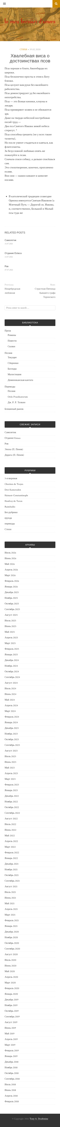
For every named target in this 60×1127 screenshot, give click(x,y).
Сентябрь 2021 (12, 881)
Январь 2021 (11, 926)
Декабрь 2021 (11, 864)
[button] (3, 4)
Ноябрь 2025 (11, 598)
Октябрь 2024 (12, 671)
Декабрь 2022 (12, 796)
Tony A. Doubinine (39, 1118)
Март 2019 (10, 1045)
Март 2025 (10, 643)
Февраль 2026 (12, 581)
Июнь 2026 (10, 558)
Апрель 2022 (11, 841)
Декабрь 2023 (12, 728)
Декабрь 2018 (11, 1062)
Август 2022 (11, 818)
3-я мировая (11, 478)
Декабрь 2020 (12, 931)
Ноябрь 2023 (11, 733)
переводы (10, 523)
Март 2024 (10, 711)
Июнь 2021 (10, 897)
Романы (12, 335)
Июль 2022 (10, 824)
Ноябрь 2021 (11, 869)
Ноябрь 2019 (11, 1005)
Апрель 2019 (11, 1039)
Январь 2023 (11, 790)
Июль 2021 (10, 892)
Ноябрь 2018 (11, 1067)
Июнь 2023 (10, 762)
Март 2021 (10, 914)
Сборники (13, 363)
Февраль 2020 (12, 988)
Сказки (11, 346)
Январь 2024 (11, 722)
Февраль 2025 (12, 649)
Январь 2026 (11, 586)
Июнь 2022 (10, 830)
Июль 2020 (10, 960)
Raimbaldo (10, 506)
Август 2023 (11, 750)
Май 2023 (10, 767)
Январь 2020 (11, 994)
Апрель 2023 (11, 773)
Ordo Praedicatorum (18, 396)
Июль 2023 (10, 756)
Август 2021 (11, 886)
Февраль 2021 (12, 920)
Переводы (10, 386)
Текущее (12, 357)
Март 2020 (10, 982)
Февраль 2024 (12, 716)
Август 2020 (11, 954)
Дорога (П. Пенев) (14, 455)
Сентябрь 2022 (12, 813)
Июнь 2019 (10, 1028)
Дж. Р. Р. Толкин (16, 402)
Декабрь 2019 (11, 999)
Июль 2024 (10, 688)
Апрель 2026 (11, 569)
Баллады (12, 368)
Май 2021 (9, 903)
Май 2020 (10, 971)
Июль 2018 (10, 1084)
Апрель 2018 (11, 1095)
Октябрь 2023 (12, 739)
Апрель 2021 (11, 909)
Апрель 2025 (11, 637)
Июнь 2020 (10, 965)
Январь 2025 (11, 654)
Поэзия (8, 353)
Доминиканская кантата (20, 380)
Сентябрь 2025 (12, 609)
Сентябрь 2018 (12, 1079)
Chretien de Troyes (14, 484)
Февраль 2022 (12, 852)
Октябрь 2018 (12, 1073)
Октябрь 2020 (12, 943)
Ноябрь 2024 (11, 666)
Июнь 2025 (10, 626)
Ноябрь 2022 (11, 801)
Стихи (23, 49)
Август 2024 (11, 683)
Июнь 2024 (10, 694)
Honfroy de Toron (13, 501)
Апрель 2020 (11, 977)
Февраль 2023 (12, 784)
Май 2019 (9, 1033)
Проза (8, 330)
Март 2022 (10, 847)
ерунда (8, 518)
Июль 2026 (10, 552)
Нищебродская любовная (12, 291)
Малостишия (14, 374)
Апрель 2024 (11, 705)
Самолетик (10, 240)
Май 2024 (10, 699)
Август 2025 (11, 615)
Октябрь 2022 (12, 807)
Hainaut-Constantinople (16, 495)
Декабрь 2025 (12, 592)
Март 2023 (10, 779)
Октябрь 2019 (12, 1011)
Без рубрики (11, 512)
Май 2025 (10, 632)
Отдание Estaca (13, 253)
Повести (12, 340)
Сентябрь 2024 (12, 677)
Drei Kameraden (13, 489)
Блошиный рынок (14, 409)
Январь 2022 (11, 858)
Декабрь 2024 (12, 660)
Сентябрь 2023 (12, 745)
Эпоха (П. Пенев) (14, 449)
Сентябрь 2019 (12, 1016)
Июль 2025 (10, 620)
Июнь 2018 (10, 1090)
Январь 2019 (11, 1056)
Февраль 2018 (12, 1101)
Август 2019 (11, 1022)
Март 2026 (10, 575)
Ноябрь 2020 (11, 937)
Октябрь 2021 (12, 875)
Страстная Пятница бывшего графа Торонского (45, 293)
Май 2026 (10, 564)
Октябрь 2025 (12, 603)
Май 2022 (10, 835)
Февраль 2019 (12, 1050)
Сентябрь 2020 (12, 948)
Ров (6, 266)
